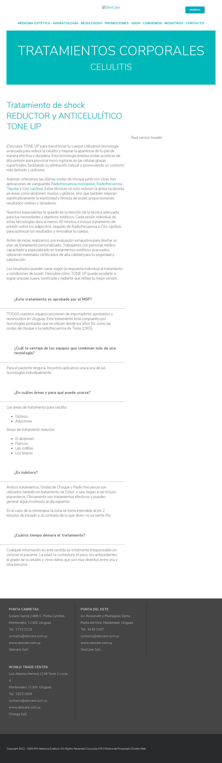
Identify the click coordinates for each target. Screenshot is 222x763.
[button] (62, 300)
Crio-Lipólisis (33, 188)
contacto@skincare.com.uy (28, 636)
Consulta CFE (95, 748)
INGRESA (195, 9)
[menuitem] (34, 23)
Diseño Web (138, 748)
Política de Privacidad (117, 748)
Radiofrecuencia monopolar (73, 183)
